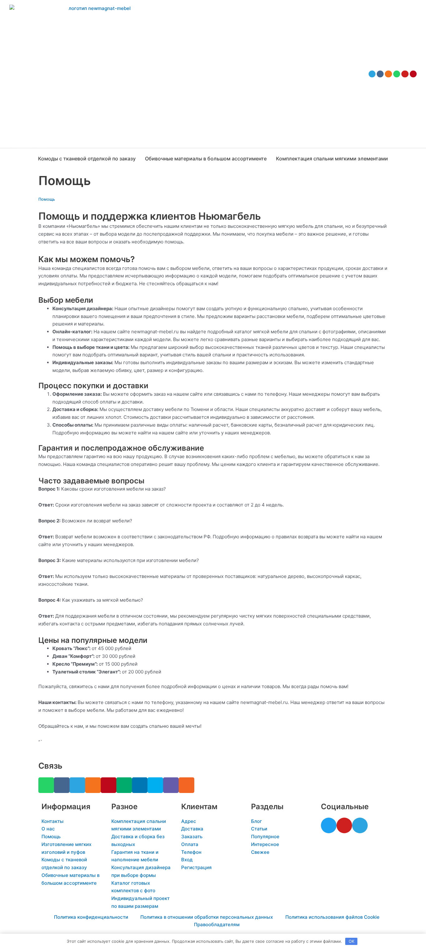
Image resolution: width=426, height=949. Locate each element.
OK (351, 941)
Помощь (46, 199)
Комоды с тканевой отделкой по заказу (87, 158)
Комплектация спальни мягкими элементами (332, 158)
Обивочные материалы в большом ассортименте (206, 158)
